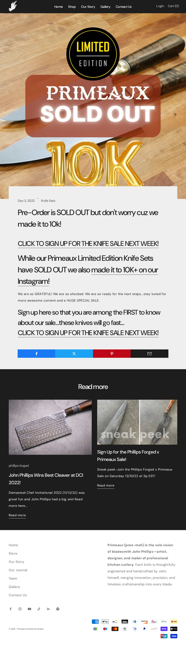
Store (13, 553)
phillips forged (19, 465)
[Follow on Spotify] (58, 609)
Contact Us (18, 595)
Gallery (14, 587)
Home (13, 545)
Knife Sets (48, 201)
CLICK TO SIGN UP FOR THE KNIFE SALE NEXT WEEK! (88, 243)
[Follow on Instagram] (20, 609)
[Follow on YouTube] (29, 609)
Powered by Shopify (34, 629)
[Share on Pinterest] (112, 354)
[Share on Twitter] (74, 354)
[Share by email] (149, 354)
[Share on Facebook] (36, 354)
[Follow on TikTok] (39, 609)
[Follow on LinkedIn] (48, 609)
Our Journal (18, 570)
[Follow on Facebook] (10, 609)
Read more (17, 515)
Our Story (16, 562)
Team (13, 578)
